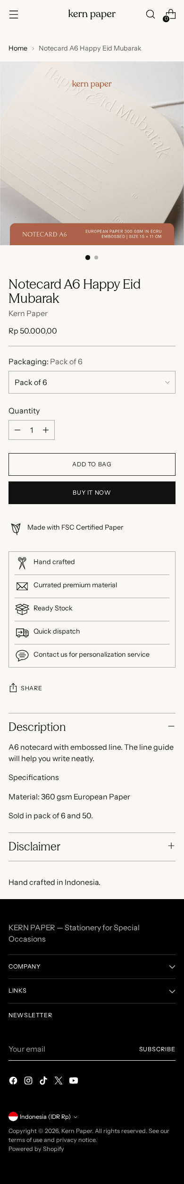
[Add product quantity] (45, 429)
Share (31, 688)
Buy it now (92, 492)
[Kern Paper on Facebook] (14, 1082)
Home (17, 48)
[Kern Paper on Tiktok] (44, 1082)
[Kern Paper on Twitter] (59, 1082)
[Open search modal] (150, 14)
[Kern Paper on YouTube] (74, 1082)
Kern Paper (28, 313)
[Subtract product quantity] (17, 429)
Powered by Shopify (36, 1148)
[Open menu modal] (13, 14)
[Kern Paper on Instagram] (29, 1082)
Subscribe (157, 1049)
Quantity (24, 410)
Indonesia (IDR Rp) (45, 1116)
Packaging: (45, 361)
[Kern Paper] (92, 14)
